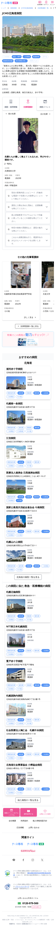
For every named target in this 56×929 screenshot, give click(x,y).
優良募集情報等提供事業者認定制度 (32, 874)
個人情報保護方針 (40, 820)
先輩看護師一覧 (43, 8)
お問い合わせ (34, 827)
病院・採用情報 (11, 107)
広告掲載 (20, 827)
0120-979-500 (30, 903)
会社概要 (12, 820)
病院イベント (45, 107)
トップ (3, 8)
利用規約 (24, 820)
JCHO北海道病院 (27, 8)
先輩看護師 (28, 107)
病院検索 (13, 8)
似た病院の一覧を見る (28, 800)
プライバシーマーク (22, 886)
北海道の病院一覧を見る (28, 577)
